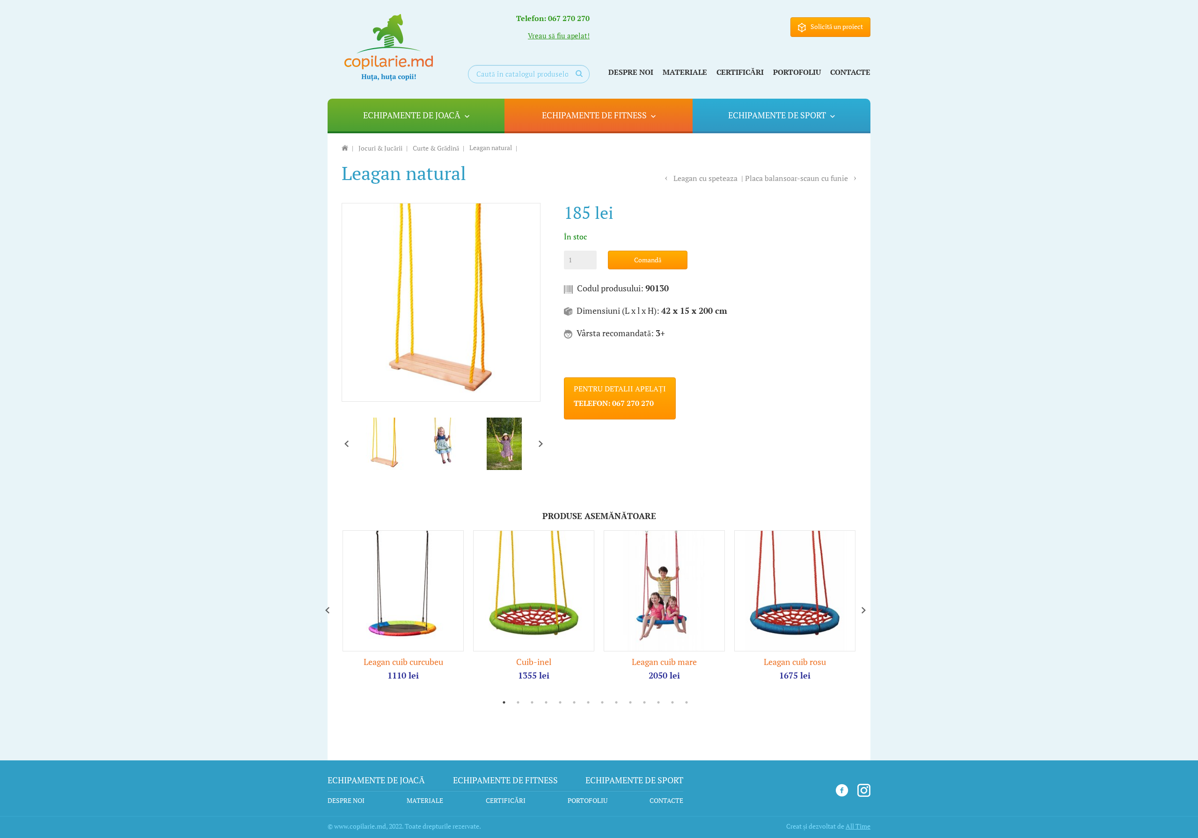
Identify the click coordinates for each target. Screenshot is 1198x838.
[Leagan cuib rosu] (795, 590)
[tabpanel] (403, 605)
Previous (346, 443)
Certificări (740, 72)
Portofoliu (797, 72)
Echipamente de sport (777, 115)
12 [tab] (658, 702)
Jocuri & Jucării (380, 148)
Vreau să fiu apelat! (559, 36)
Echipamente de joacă (411, 115)
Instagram (863, 790)
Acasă (345, 148)
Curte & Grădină (436, 148)
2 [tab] (518, 702)
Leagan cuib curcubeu (403, 661)
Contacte (850, 72)
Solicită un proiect (837, 26)
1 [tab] (504, 702)
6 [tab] (574, 702)
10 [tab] (630, 702)
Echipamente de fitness (594, 115)
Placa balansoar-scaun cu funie (796, 178)
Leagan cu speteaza (705, 178)
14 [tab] (686, 702)
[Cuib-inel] (534, 590)
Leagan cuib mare (664, 661)
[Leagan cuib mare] (664, 590)
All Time (858, 826)
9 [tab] (616, 702)
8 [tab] (602, 702)
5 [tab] (560, 702)
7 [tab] (588, 702)
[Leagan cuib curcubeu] (403, 590)
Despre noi (630, 72)
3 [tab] (532, 702)
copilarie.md (388, 47)
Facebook (842, 790)
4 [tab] (546, 702)
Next (540, 443)
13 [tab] (672, 702)
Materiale (685, 72)
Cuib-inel (533, 661)
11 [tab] (644, 702)
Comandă (647, 259)
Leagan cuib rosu (795, 661)
